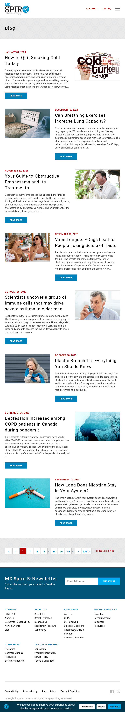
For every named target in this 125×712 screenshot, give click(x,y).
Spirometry (40, 629)
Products (41, 609)
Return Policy (41, 657)
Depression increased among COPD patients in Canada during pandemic (35, 424)
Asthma (68, 614)
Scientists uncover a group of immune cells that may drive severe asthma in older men (36, 303)
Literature (10, 649)
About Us (9, 618)
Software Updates (14, 660)
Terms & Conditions (45, 660)
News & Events (12, 626)
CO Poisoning (71, 622)
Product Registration (45, 653)
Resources (99, 626)
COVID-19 (10, 614)
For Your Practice (105, 609)
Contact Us (40, 649)
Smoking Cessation (74, 637)
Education (99, 614)
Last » (86, 551)
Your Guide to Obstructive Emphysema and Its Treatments (32, 182)
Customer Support (47, 644)
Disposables (41, 622)
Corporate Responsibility (17, 622)
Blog (7, 629)
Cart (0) (106, 8)
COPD (67, 618)
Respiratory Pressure (45, 626)
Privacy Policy (30, 691)
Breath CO (40, 614)
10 (54, 551)
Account (91, 8)
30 (68, 551)
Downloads (12, 644)
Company (11, 609)
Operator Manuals (14, 653)
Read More (16, 95)
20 (61, 551)
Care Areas (71, 609)
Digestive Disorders (74, 626)
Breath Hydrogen (43, 618)
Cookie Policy (11, 691)
